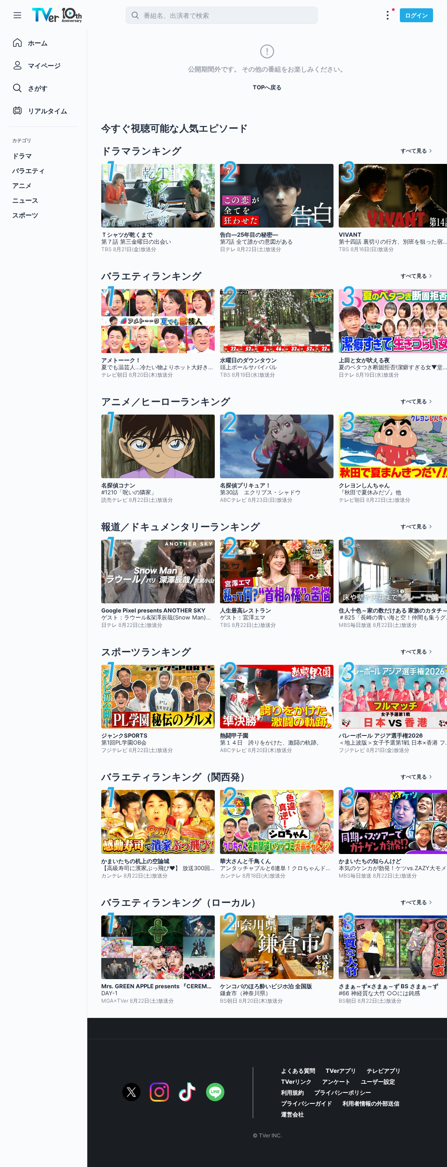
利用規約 (292, 1092)
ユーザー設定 (378, 1081)
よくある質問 (298, 1070)
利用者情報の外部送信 (371, 1103)
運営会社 (292, 1114)
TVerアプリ (341, 1070)
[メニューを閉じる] (17, 15)
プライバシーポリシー (342, 1092)
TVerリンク (296, 1081)
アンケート (336, 1081)
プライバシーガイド (306, 1103)
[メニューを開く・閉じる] (388, 15)
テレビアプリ (384, 1070)
